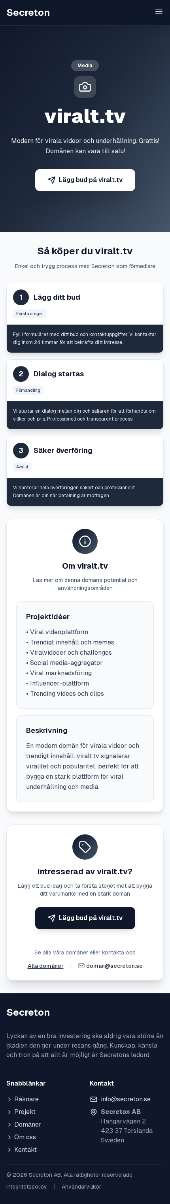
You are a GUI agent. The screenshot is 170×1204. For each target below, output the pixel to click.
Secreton (28, 12)
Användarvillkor (81, 1186)
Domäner (28, 1124)
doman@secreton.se (114, 965)
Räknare (26, 1099)
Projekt (25, 1112)
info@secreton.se (126, 1099)
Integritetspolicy (26, 1186)
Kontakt (25, 1150)
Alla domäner (46, 965)
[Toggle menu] (159, 11)
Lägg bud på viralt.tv (91, 180)
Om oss (25, 1137)
